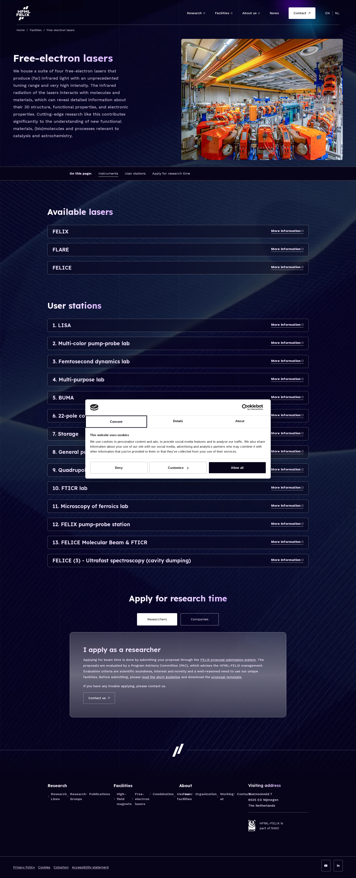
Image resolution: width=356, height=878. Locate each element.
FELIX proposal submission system (228, 660)
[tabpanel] (178, 674)
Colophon (61, 867)
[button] (204, 13)
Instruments (108, 173)
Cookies (44, 867)
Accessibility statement (90, 867)
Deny (118, 467)
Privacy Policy (24, 867)
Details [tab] (178, 421)
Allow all (237, 467)
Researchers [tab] (157, 619)
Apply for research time (171, 173)
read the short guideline (161, 677)
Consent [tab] (116, 421)
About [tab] (239, 421)
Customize (176, 467)
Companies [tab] (199, 619)
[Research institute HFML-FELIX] (23, 13)
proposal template (226, 677)
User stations (135, 173)
